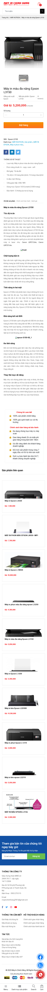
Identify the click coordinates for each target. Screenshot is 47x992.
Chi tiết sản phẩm (9, 201)
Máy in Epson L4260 (13, 501)
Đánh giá (34, 201)
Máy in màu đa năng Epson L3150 (19, 639)
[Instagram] (11, 907)
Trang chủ (5, 17)
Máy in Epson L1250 (13, 674)
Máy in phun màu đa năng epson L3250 (21, 604)
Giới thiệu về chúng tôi (10, 919)
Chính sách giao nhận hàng (34, 919)
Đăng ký (36, 856)
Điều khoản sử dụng (9, 923)
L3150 (36, 354)
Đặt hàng (23, 125)
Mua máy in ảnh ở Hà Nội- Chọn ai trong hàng (11, 946)
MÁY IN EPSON (15, 17)
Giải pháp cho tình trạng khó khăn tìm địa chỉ (12, 940)
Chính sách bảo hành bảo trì (34, 926)
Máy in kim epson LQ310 (15, 777)
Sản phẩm (28, 142)
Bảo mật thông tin (8, 926)
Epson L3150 (33, 230)
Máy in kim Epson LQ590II (16, 708)
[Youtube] (15, 907)
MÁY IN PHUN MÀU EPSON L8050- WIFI (21, 535)
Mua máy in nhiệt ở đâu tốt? (12, 957)
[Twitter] (7, 907)
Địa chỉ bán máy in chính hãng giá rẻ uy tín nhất (11, 952)
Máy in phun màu (16, 145)
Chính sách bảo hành (23, 201)
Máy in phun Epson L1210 (16, 743)
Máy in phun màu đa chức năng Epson (28, 163)
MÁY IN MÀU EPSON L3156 (16, 812)
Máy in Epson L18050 (14, 570)
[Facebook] (2, 907)
